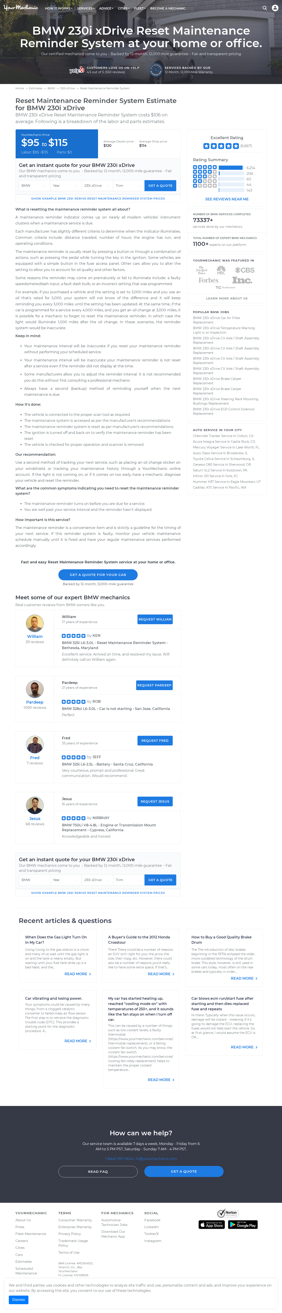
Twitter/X (151, 1234)
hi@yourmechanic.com (156, 1159)
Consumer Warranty (75, 1220)
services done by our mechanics (217, 227)
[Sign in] (275, 7)
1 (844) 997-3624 (119, 1159)
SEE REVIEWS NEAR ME (227, 199)
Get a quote (160, 186)
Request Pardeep (154, 685)
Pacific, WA (237, 487)
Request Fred (155, 741)
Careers (21, 1241)
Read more (76, 974)
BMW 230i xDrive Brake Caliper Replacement (217, 381)
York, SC (231, 476)
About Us (23, 1220)
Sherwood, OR (240, 465)
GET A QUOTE (184, 1171)
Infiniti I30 (201, 476)
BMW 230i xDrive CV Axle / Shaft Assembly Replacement (226, 340)
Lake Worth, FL (247, 447)
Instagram (152, 1241)
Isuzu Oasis (201, 453)
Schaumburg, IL (242, 459)
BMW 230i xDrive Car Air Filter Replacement (216, 320)
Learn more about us (227, 298)
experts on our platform (228, 245)
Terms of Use (69, 1252)
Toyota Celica (203, 459)
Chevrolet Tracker (206, 436)
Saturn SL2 (201, 470)
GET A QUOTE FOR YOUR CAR (98, 575)
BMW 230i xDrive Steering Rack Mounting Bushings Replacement (225, 401)
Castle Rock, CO (243, 442)
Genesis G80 (202, 465)
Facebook (152, 1220)
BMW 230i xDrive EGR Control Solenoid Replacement (223, 411)
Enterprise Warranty (75, 1227)
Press (19, 1227)
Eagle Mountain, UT (246, 482)
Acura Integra (203, 442)
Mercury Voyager (206, 447)
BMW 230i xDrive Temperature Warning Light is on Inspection (224, 330)
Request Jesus (155, 801)
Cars (19, 1255)
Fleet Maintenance (30, 1234)
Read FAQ (98, 1171)
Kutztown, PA (236, 470)
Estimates (23, 1261)
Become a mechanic (168, 8)
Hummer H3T (203, 482)
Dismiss (18, 1300)
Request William (155, 619)
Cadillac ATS (202, 487)
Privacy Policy (69, 1234)
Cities (19, 1248)
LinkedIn (151, 1227)
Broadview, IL (237, 453)
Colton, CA (245, 436)
